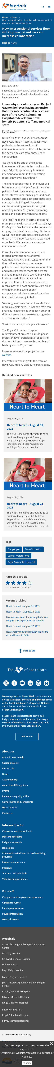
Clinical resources (11, 902)
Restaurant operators (13, 862)
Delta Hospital (9, 964)
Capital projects (10, 762)
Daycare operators (12, 836)
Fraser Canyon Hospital (14, 977)
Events (5, 790)
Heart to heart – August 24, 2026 (25, 505)
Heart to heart (9, 807)
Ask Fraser (27, 736)
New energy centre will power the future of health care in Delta (27, 633)
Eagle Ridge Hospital (12, 970)
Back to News (9, 42)
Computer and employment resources (22, 897)
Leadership (8, 768)
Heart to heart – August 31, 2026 (25, 427)
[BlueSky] (46, 683)
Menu (49, 7)
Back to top (29, 650)
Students (7, 867)
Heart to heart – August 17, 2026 (23, 626)
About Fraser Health (13, 757)
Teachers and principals (14, 873)
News (14, 17)
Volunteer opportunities (15, 879)
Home (5, 17)
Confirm (27, 1063)
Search (43, 7)
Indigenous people (12, 842)
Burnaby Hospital (11, 953)
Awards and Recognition (15, 785)
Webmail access (10, 919)
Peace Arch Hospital (12, 1009)
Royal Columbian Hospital (21, 562)
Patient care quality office (15, 796)
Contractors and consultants (17, 831)
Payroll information (12, 913)
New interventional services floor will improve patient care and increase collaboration (26, 32)
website (6, 355)
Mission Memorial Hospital (16, 997)
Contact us (7, 813)
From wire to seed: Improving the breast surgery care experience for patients (27, 619)
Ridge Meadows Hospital (15, 1002)
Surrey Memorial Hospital (15, 1020)
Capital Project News (18, 555)
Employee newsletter (13, 908)
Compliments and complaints (17, 801)
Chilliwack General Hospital (16, 958)
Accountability (9, 779)
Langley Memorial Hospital (16, 991)
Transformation (33, 549)
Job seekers (8, 847)
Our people (14, 549)
